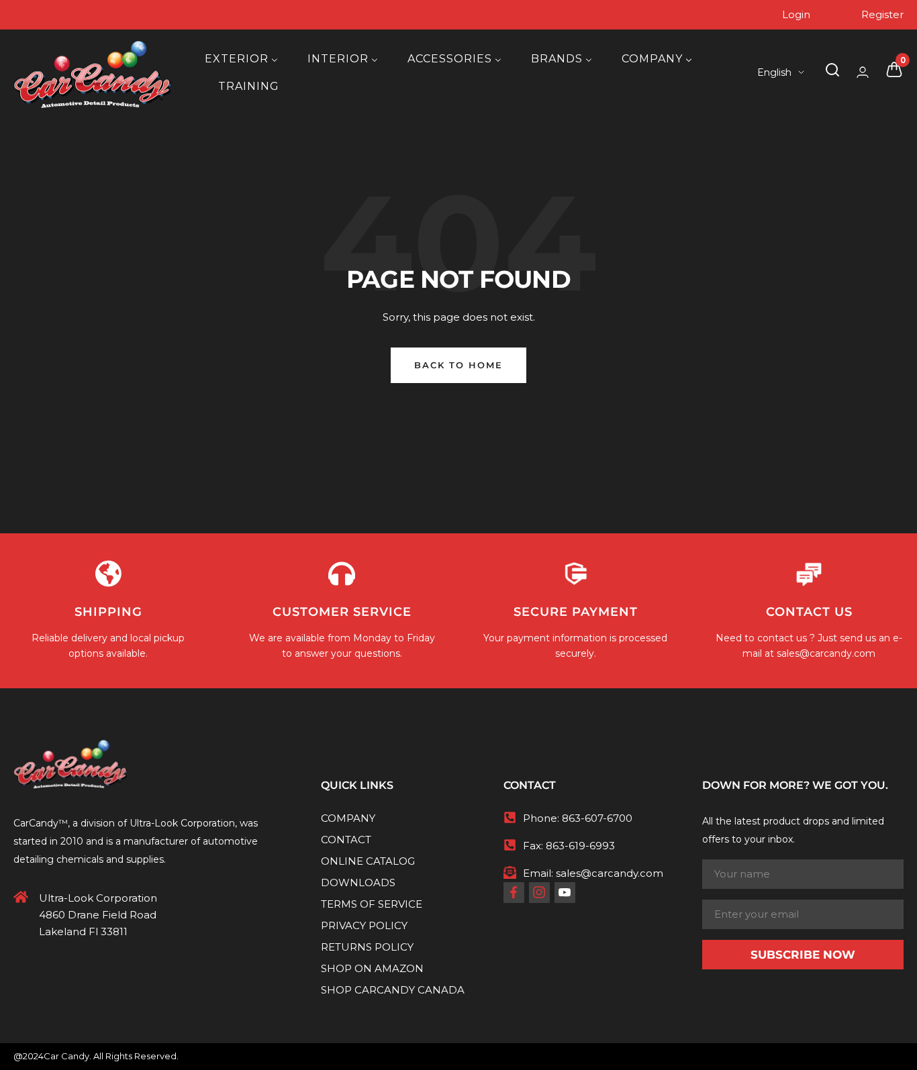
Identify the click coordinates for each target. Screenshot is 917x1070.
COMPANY (348, 818)
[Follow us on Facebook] (513, 892)
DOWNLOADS (358, 882)
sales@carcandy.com (826, 653)
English (774, 72)
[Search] (832, 72)
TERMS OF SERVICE (371, 904)
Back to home (458, 365)
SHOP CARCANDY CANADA (393, 989)
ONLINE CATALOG (368, 861)
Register (882, 14)
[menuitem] (241, 58)
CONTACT (346, 839)
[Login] (863, 72)
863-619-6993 (580, 845)
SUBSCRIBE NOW (803, 954)
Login (796, 14)
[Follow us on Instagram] (539, 892)
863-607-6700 (597, 818)
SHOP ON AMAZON (372, 968)
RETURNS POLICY (367, 947)
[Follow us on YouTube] (564, 892)
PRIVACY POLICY (364, 925)
